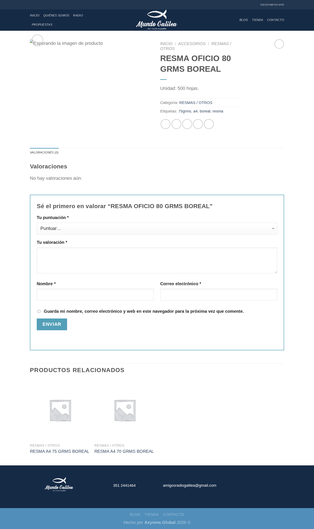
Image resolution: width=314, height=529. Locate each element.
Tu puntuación (53, 217)
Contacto (275, 20)
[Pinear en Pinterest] (198, 124)
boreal (205, 111)
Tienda (257, 20)
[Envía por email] (187, 124)
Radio (78, 15)
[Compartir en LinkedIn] (209, 124)
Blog (243, 20)
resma (218, 111)
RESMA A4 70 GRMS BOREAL (124, 451)
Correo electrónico (180, 283)
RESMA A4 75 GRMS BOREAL (59, 451)
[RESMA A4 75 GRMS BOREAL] (60, 410)
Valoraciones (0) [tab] (44, 152)
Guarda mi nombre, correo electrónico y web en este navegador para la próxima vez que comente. (144, 311)
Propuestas (42, 24)
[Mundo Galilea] (157, 20)
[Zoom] (37, 40)
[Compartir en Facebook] (165, 124)
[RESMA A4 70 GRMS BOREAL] (124, 410)
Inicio (35, 15)
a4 (195, 111)
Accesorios (192, 43)
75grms (184, 111)
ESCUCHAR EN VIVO (272, 4)
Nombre (46, 283)
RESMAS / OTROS (195, 103)
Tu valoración (52, 242)
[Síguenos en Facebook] (32, 4)
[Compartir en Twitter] (176, 124)
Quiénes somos (56, 15)
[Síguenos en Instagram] (36, 4)
